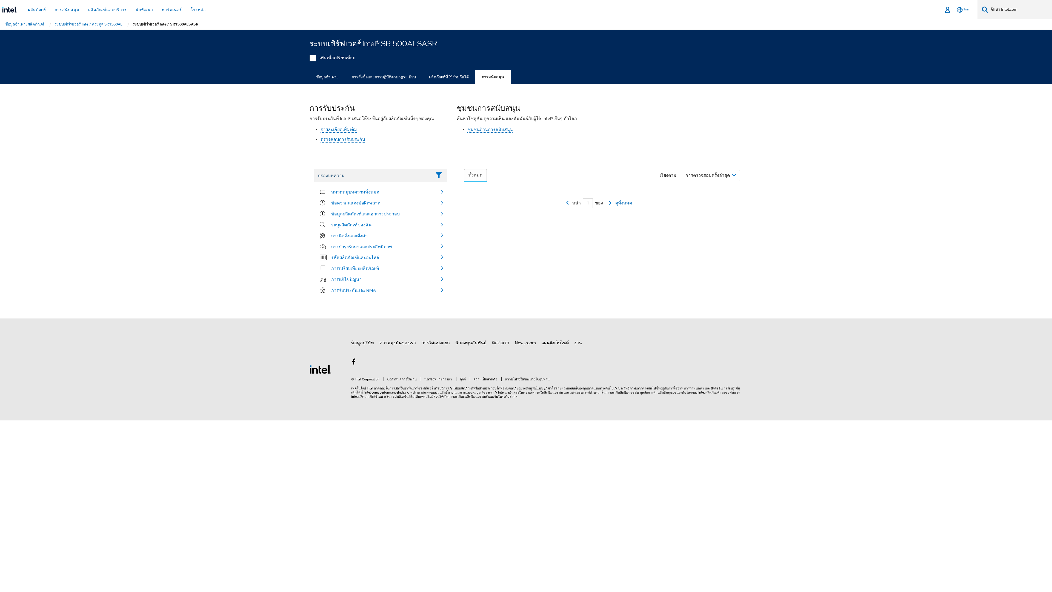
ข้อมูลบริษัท (362, 343)
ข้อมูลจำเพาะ (327, 77)
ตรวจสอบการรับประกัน (343, 139)
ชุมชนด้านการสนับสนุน (490, 129)
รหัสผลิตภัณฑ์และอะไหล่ (355, 257)
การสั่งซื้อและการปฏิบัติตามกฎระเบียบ (384, 77)
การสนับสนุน (493, 76)
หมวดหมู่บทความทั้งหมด (355, 192)
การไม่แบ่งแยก (435, 343)
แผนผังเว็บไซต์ (555, 343)
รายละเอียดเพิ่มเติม (339, 129)
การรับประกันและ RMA (353, 290)
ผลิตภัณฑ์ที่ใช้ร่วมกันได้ (449, 77)
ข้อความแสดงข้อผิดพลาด (355, 203)
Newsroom (525, 343)
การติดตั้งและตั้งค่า (349, 235)
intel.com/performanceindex (385, 392)
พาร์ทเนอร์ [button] (172, 9)
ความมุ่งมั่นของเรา (397, 343)
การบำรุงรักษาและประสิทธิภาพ (361, 246)
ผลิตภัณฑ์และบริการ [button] (107, 9)
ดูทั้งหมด (623, 203)
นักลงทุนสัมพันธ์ (471, 343)
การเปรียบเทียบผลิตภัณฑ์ (355, 268)
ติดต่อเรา (500, 343)
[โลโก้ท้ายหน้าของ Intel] (320, 369)
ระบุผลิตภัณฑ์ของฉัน (351, 224)
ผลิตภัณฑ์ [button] (37, 9)
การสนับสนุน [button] (67, 9)
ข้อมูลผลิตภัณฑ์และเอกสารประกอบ (365, 214)
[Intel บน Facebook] (353, 363)
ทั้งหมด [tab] (475, 175)
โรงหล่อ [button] (198, 9)
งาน (578, 343)
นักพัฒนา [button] (144, 9)
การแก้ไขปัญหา (346, 279)
